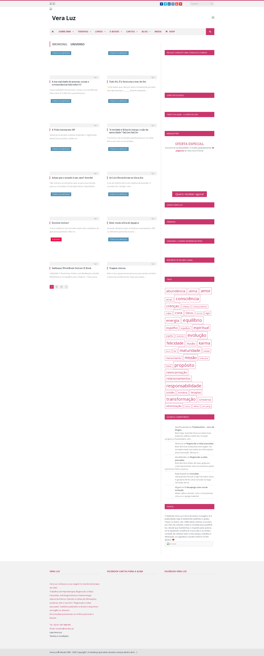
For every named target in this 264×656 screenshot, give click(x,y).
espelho (172, 328)
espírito (169, 335)
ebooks (199, 313)
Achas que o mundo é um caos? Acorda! (72, 177)
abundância (175, 291)
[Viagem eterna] (132, 251)
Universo (205, 399)
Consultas (194, 473)
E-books (114, 31)
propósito (184, 365)
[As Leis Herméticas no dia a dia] (132, 160)
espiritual (201, 327)
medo (207, 350)
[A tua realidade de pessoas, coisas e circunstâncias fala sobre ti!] (74, 64)
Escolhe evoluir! (60, 222)
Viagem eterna (117, 268)
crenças (172, 306)
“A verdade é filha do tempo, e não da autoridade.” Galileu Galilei (128, 131)
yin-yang (206, 406)
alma (193, 291)
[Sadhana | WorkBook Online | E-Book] (74, 251)
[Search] (210, 31)
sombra (182, 392)
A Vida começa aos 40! (63, 129)
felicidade (174, 343)
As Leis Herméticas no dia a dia (126, 177)
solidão (170, 392)
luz (175, 351)
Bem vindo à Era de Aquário (124, 222)
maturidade (190, 350)
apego (169, 299)
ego (208, 313)
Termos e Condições (59, 636)
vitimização (174, 406)
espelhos (185, 328)
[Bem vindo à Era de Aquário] (132, 205)
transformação (181, 399)
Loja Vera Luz (56, 632)
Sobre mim (65, 31)
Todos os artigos (61, 53)
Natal (168, 366)
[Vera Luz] (62, 17)
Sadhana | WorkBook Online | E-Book (71, 268)
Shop (172, 31)
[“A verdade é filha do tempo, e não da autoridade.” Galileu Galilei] (132, 112)
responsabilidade (183, 386)
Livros (99, 31)
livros (168, 351)
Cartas (130, 31)
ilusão (191, 343)
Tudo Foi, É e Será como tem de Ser (127, 81)
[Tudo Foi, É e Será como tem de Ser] (132, 64)
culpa (168, 313)
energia (172, 320)
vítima (196, 406)
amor (206, 290)
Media (158, 31)
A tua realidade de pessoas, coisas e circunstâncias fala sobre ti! (70, 83)
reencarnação (176, 372)
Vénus (187, 406)
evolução (196, 335)
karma (204, 343)
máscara (204, 358)
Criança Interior (200, 306)
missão (191, 357)
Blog (145, 31)
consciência (187, 298)
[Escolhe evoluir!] (74, 205)
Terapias (83, 31)
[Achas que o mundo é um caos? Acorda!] (74, 160)
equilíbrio (192, 320)
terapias (196, 392)
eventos (180, 336)
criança (185, 306)
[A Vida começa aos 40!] (74, 112)
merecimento (173, 358)
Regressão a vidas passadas (200, 443)
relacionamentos (178, 378)
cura (178, 312)
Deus (189, 313)
